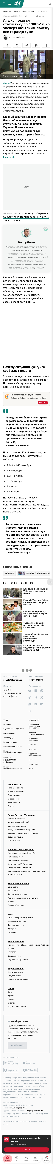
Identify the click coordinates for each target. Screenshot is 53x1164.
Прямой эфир (14, 795)
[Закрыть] (48, 1138)
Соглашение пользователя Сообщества (34, 726)
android (11, 1063)
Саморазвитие (14, 956)
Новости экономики (18, 883)
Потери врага (14, 840)
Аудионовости (14, 802)
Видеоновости (14, 799)
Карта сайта (33, 764)
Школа (11, 948)
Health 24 (7, 11)
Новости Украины (16, 791)
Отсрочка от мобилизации (19, 868)
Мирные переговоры (17, 826)
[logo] (17, 3)
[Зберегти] (46, 45)
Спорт (11, 988)
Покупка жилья (14, 976)
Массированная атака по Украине (23, 833)
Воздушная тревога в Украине (21, 830)
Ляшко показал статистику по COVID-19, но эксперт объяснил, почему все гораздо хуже (43, 11)
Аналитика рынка (16, 972)
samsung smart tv (30, 1070)
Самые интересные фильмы (20, 918)
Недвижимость (16, 968)
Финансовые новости (17, 894)
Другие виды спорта (17, 1006)
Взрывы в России (15, 837)
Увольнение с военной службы (21, 853)
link (29, 690)
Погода (11, 806)
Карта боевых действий (18, 822)
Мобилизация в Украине (21, 849)
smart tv (11, 1070)
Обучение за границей (18, 959)
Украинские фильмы (17, 921)
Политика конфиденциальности (12, 752)
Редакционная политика (13, 729)
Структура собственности (35, 754)
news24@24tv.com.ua (12, 680)
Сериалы (12, 932)
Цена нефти (13, 887)
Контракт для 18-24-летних (20, 864)
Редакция (7, 724)
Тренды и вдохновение (18, 979)
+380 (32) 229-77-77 (19, 1108)
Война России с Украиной (21, 815)
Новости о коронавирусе (24, 11)
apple (30, 1063)
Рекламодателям (10, 742)
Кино (10, 914)
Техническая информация (34, 739)
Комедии (12, 929)
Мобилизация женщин (18, 860)
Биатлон (11, 1003)
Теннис (11, 999)
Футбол (11, 996)
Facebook (8, 157)
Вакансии (32, 749)
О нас (5, 720)
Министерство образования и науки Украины (28, 945)
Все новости (14, 784)
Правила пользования (12, 747)
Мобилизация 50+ (16, 857)
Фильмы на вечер (16, 925)
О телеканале (9, 733)
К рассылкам (17, 1045)
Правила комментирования (36, 733)
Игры (31, 769)
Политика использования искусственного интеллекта (9, 759)
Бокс (10, 992)
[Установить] (26, 1144)
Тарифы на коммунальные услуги (23, 898)
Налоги (11, 902)
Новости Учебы (16, 941)
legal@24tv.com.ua (35, 1111)
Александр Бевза (17, 37)
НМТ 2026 (12, 952)
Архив (31, 760)
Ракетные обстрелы (16, 819)
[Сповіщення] (49, 3)
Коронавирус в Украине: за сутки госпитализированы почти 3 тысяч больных (26, 217)
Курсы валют (13, 890)
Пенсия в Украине (16, 905)
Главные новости (15, 788)
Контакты (32, 745)
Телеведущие (9, 738)
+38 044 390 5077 (36, 680)
